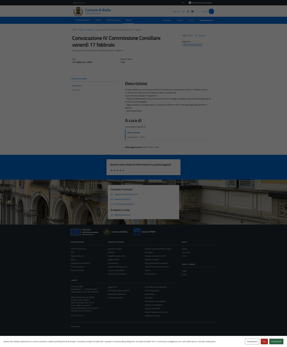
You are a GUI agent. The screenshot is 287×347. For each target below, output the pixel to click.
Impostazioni (252, 341)
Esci (264, 341)
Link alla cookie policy (207, 341)
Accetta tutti (276, 341)
